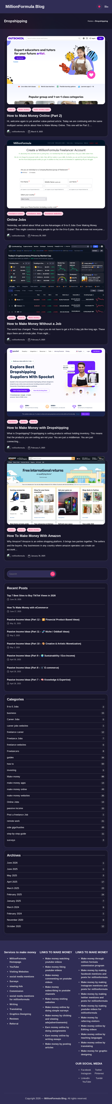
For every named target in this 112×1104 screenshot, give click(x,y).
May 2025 (12, 875)
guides (11, 318)
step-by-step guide (16, 833)
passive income (15, 808)
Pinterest (99, 1073)
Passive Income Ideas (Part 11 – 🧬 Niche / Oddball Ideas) (38, 631)
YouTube (86, 1082)
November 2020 (15, 920)
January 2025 (14, 901)
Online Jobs (16, 219)
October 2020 (14, 926)
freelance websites (53, 214)
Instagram (86, 1073)
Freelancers (13, 751)
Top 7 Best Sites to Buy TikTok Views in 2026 (31, 595)
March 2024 (13, 907)
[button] (52, 574)
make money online (17, 789)
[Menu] (106, 7)
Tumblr (99, 1078)
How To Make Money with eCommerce (27, 607)
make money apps (42, 110)
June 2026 (12, 863)
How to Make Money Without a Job (34, 324)
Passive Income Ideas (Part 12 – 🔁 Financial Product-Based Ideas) (43, 619)
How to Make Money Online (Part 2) (34, 115)
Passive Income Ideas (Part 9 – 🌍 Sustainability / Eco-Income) (41, 655)
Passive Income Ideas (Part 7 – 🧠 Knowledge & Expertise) (38, 679)
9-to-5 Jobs (13, 706)
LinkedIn (85, 1078)
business (13, 422)
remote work (13, 821)
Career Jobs (13, 719)
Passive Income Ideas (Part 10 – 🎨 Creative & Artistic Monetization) (44, 643)
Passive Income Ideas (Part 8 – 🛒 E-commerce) (33, 667)
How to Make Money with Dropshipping (38, 428)
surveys (11, 840)
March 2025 (13, 888)
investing (11, 770)
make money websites (18, 795)
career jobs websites (17, 725)
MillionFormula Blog (24, 6)
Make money (23, 110)
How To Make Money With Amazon (34, 536)
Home (90, 21)
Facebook (86, 1070)
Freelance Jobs (34, 214)
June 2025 (12, 869)
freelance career (16, 214)
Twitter (99, 1070)
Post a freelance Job (17, 814)
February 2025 (14, 894)
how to (11, 110)
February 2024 (14, 913)
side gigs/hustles (15, 827)
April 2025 (12, 881)
